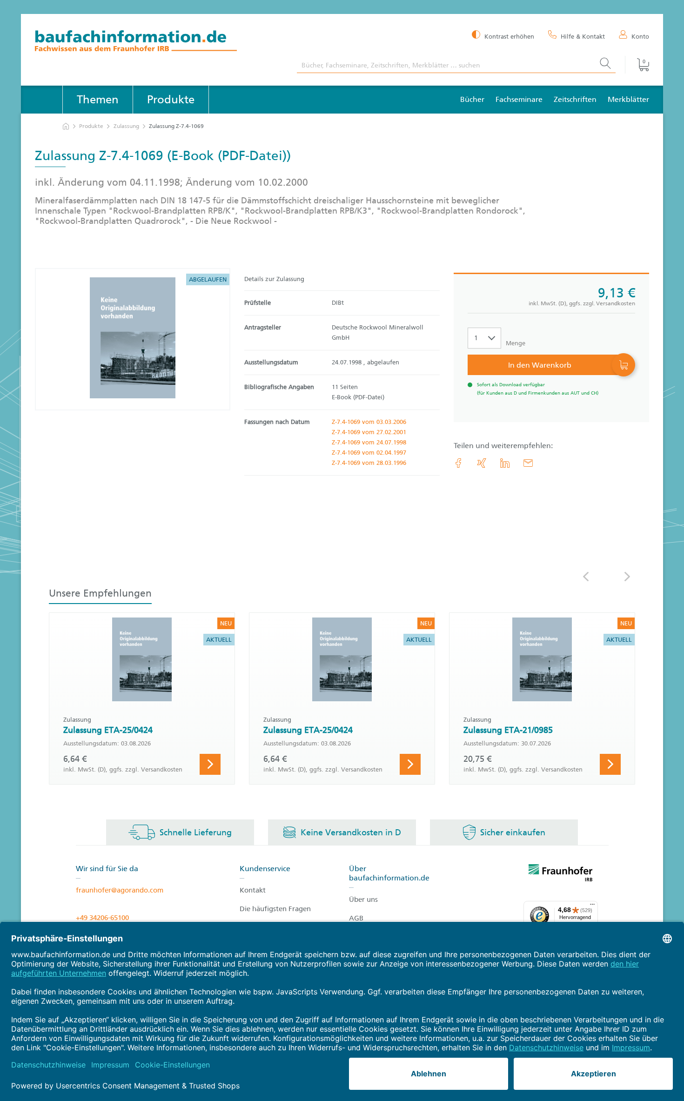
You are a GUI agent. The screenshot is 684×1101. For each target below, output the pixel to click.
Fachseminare (519, 99)
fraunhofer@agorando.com (119, 890)
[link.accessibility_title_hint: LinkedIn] (505, 463)
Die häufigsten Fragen (275, 909)
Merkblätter (628, 99)
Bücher (472, 99)
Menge (515, 343)
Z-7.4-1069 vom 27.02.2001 (369, 432)
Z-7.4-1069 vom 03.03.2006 (369, 421)
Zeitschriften (575, 99)
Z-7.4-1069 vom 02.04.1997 (369, 452)
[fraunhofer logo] (561, 874)
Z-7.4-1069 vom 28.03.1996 (369, 462)
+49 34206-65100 (102, 917)
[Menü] (592, 906)
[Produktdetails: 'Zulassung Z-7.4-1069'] (132, 339)
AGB (356, 918)
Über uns (363, 899)
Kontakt (253, 890)
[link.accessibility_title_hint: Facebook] (458, 463)
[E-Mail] (528, 463)
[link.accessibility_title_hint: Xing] (481, 463)
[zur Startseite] (66, 126)
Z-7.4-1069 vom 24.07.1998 (369, 442)
